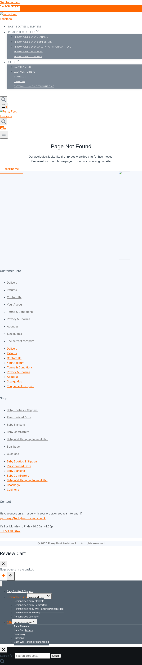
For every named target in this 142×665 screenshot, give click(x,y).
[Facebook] (3, 9)
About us (13, 326)
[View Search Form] (3, 99)
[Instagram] (8, 9)
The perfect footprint (20, 341)
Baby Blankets (23, 67)
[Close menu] (1, 584)
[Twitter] (13, 9)
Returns (12, 290)
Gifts (9, 622)
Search (55, 656)
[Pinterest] (18, 9)
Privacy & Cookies (18, 319)
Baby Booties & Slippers (24, 26)
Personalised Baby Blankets (31, 37)
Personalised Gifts (19, 417)
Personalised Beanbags (28, 51)
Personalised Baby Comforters (33, 42)
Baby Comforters (24, 72)
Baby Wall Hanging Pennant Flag (34, 86)
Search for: (7, 655)
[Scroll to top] (3, 576)
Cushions (19, 81)
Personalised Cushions (28, 56)
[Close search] (3, 650)
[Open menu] (4, 135)
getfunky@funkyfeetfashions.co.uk (23, 518)
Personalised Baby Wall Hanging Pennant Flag (42, 47)
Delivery (12, 282)
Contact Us (14, 297)
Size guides (14, 333)
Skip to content (10, 2)
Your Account (15, 304)
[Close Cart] (3, 564)
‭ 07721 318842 (10, 531)
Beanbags (20, 77)
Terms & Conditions (20, 311)
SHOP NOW (7, 94)
